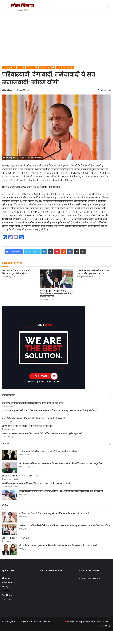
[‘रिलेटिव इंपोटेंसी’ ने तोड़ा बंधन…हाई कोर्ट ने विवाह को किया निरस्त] (9, 455)
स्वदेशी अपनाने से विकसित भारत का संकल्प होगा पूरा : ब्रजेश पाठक (93, 272)
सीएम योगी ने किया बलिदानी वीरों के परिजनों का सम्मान (27, 426)
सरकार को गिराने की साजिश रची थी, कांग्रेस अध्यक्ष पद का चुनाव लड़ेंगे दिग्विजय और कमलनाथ (61, 491)
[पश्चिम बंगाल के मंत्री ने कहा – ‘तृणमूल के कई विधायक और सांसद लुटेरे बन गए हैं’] (9, 517)
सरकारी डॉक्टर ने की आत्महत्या (16, 538)
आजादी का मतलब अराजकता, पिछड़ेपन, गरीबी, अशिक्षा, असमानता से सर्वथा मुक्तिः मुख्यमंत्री (42, 433)
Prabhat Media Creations (99, 621)
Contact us (7, 599)
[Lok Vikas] (22, 7)
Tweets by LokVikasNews (88, 578)
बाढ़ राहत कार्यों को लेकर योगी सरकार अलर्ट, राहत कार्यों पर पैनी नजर (32, 403)
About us (6, 578)
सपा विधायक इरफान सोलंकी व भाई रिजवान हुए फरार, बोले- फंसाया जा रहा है (36, 483)
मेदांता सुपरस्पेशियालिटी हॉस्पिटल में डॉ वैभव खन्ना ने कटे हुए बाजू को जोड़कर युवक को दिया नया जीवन (64, 525)
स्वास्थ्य (70, 67)
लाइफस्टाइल (61, 67)
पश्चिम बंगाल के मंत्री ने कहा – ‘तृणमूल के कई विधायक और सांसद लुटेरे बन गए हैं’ (54, 513)
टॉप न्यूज (29, 67)
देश (36, 67)
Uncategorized (9, 67)
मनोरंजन (43, 67)
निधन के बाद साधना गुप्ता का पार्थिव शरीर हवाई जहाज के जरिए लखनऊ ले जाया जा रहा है (58, 545)
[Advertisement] (56, 45)
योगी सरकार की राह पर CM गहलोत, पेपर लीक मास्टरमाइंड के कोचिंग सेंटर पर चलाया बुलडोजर (61, 463)
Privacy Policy (8, 582)
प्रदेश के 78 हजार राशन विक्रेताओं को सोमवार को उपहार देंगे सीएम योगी (33, 418)
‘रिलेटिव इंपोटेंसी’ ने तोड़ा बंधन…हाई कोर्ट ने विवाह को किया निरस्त (48, 451)
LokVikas (8, 90)
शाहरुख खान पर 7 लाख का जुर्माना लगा (20, 475)
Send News (7, 595)
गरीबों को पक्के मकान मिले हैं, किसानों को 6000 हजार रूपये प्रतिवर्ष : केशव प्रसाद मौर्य (56, 294)
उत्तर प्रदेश (21, 67)
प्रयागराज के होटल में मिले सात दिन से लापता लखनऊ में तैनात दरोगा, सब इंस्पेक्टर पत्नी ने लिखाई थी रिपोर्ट (49, 410)
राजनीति (51, 67)
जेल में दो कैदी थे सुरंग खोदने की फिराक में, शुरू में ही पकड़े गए (16, 272)
